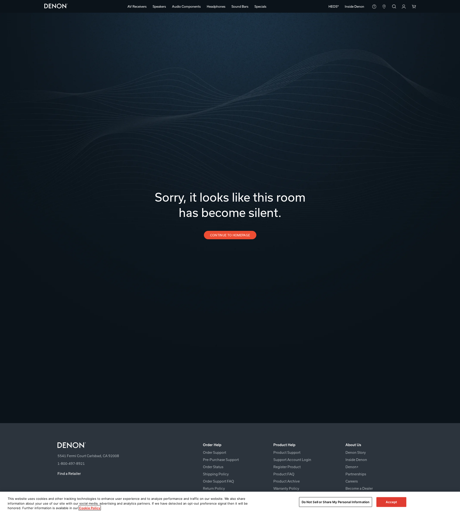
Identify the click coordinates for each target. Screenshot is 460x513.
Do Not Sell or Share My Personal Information (336, 502)
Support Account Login (292, 460)
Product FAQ (283, 474)
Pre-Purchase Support (221, 460)
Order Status (213, 467)
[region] (230, 502)
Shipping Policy (216, 474)
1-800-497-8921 (71, 463)
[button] (137, 6)
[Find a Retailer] (384, 7)
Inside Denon (356, 460)
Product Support (286, 452)
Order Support (214, 452)
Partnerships (355, 474)
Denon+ (351, 467)
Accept (391, 502)
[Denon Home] (56, 5)
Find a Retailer (69, 474)
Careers (351, 481)
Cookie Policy (89, 508)
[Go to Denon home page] (114, 445)
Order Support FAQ (218, 481)
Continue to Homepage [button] (230, 235)
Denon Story (355, 452)
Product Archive (286, 481)
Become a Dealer (359, 488)
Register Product (287, 467)
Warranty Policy (286, 488)
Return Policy (214, 488)
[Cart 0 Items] (414, 7)
